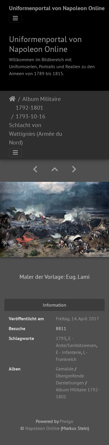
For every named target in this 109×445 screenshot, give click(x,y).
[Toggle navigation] (15, 18)
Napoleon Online (42, 428)
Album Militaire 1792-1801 (38, 103)
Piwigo (66, 421)
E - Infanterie (68, 352)
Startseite (12, 103)
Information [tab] (54, 305)
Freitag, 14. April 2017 (77, 318)
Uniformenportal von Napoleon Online (57, 8)
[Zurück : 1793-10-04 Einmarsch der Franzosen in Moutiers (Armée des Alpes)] (35, 169)
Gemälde (65, 369)
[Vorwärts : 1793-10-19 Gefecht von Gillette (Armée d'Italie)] (74, 169)
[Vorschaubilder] (54, 169)
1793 (61, 338)
